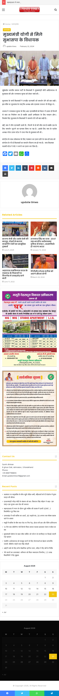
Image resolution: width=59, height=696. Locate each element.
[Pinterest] (31, 168)
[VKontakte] (44, 168)
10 (6, 589)
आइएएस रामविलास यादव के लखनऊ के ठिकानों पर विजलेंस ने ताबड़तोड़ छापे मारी (15, 274)
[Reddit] (38, 168)
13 (29, 589)
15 (45, 589)
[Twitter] (12, 168)
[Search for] (55, 11)
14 (37, 589)
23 (53, 594)
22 (45, 594)
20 (29, 594)
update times (11, 46)
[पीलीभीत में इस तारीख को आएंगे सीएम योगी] (44, 261)
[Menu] (3, 11)
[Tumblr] (25, 168)
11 (14, 589)
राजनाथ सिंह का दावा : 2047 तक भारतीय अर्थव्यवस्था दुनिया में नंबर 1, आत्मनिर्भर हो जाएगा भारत (43, 242)
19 (22, 594)
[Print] (5, 174)
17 (6, 594)
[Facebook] (5, 168)
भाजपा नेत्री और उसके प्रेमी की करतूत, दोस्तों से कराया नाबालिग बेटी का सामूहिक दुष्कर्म (15, 242)
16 (53, 589)
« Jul (4, 612)
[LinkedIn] (18, 168)
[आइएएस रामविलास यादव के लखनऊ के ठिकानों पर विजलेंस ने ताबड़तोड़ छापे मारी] (15, 261)
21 (37, 594)
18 (14, 594)
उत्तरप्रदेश (15, 24)
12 (22, 589)
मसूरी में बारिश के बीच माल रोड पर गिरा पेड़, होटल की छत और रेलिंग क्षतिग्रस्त (30, 523)
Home (7, 24)
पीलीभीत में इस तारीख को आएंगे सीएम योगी (42, 272)
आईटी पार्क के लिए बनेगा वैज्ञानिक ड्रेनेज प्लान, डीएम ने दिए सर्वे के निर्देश (28, 548)
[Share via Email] (51, 168)
